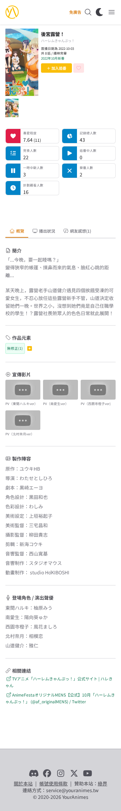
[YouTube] (87, 773)
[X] (74, 773)
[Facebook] (47, 773)
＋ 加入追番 (56, 68)
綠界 (102, 783)
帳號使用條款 (53, 783)
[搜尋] (88, 12)
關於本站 (23, 783)
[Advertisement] (60, 209)
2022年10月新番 (53, 58)
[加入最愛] (78, 68)
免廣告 (75, 12)
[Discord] (33, 773)
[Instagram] (60, 773)
